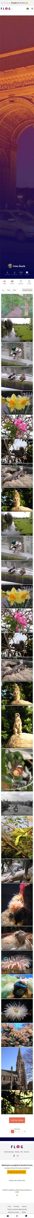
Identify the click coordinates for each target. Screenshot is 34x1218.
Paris (14, 290)
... (21, 1131)
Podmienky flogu (9, 1152)
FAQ (22, 1152)
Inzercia (24, 1206)
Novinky (17, 1152)
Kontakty (16, 1206)
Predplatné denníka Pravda (16, 1172)
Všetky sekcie (21, 3)
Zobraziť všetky (27, 290)
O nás (9, 1206)
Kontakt (26, 1152)
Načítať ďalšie (17, 1120)
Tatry (8, 290)
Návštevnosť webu (13, 1212)
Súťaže (24, 1212)
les (3, 290)
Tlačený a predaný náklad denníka (17, 1209)
